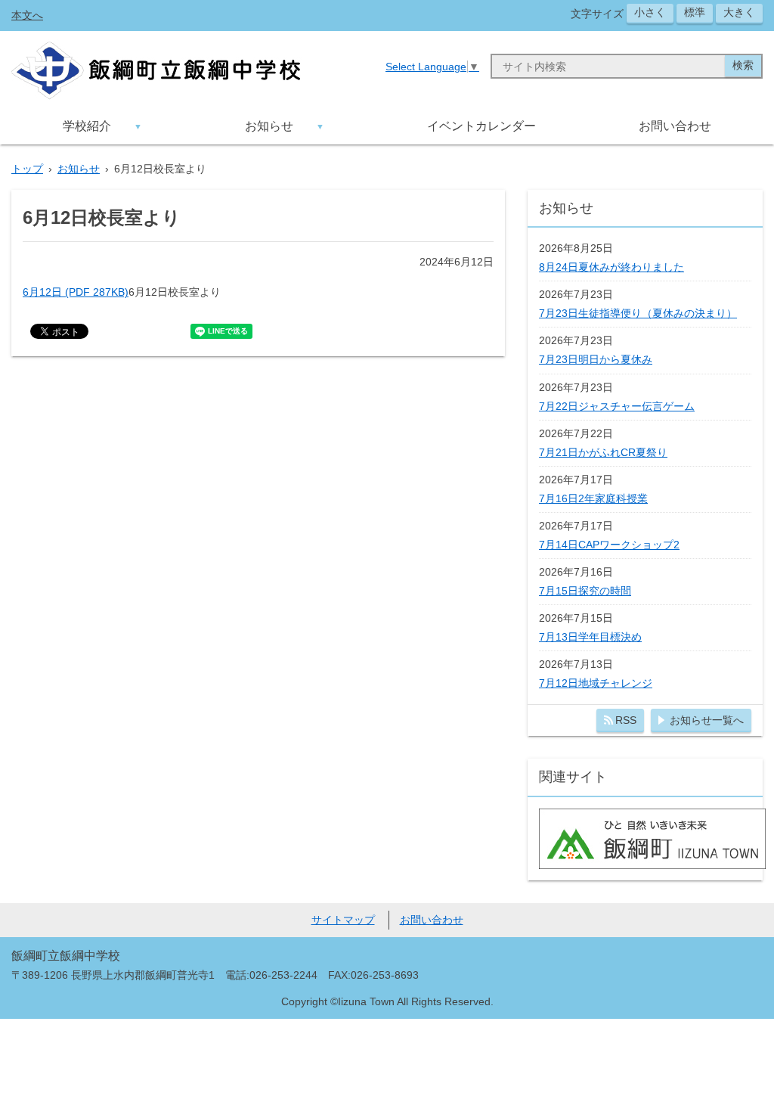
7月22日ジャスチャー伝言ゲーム (617, 406)
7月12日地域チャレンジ (595, 683)
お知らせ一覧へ (707, 720)
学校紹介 (87, 125)
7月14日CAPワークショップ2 (609, 545)
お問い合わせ (675, 125)
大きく (739, 12)
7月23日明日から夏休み (595, 359)
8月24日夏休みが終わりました (611, 267)
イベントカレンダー (481, 125)
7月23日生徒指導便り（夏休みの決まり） (638, 313)
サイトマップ (343, 920)
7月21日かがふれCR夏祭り (603, 452)
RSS (625, 720)
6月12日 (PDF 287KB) (75, 292)
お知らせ (269, 125)
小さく (650, 12)
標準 (694, 12)
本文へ (27, 15)
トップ (27, 169)
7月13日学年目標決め (590, 637)
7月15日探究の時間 (585, 591)
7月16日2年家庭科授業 (593, 498)
